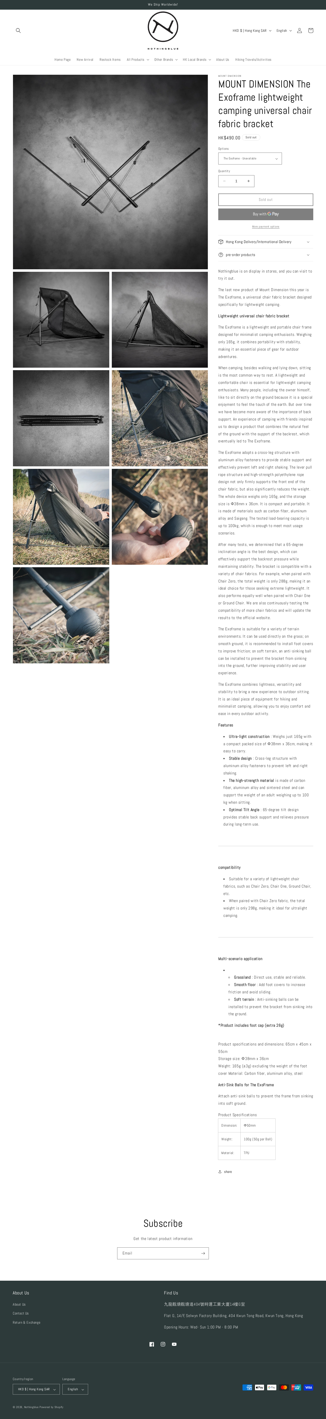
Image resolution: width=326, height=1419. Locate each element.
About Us (19, 1304)
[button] (18, 30)
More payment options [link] (266, 227)
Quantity (224, 171)
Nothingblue (31, 1407)
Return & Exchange (26, 1322)
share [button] (228, 1171)
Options (223, 148)
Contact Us (21, 1313)
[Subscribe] (203, 1253)
